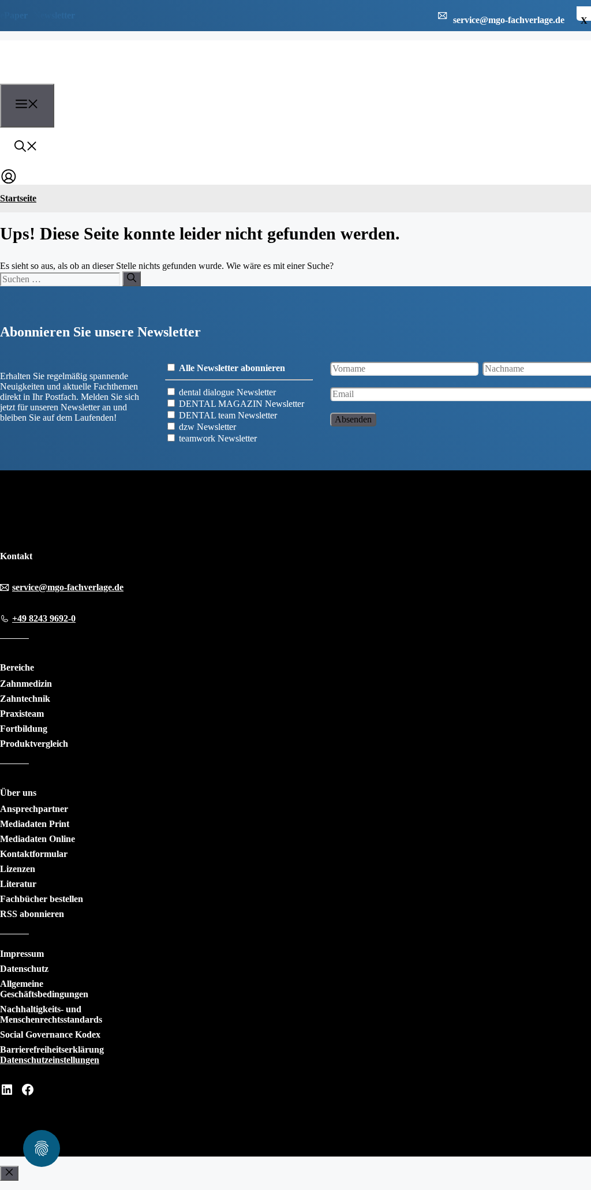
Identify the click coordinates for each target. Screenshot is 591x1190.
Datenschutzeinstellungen (49, 1060)
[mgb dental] (64, 76)
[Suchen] (131, 278)
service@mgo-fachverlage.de (68, 587)
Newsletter (54, 15)
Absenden (353, 419)
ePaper (14, 15)
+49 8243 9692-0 (44, 618)
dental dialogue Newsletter (227, 392)
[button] (26, 147)
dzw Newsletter (207, 427)
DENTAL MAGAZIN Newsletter (241, 404)
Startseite (18, 198)
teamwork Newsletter (218, 438)
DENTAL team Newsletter (228, 415)
